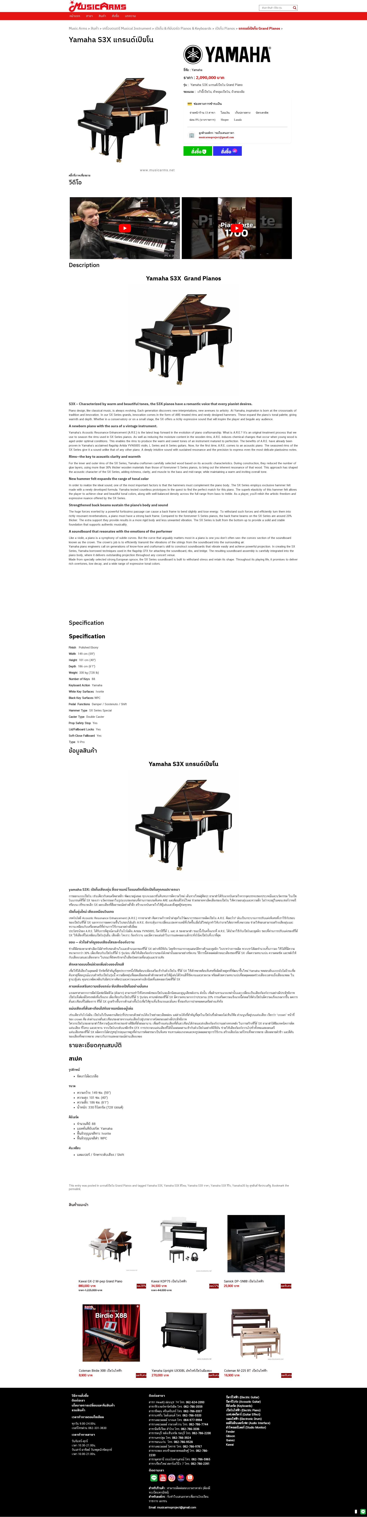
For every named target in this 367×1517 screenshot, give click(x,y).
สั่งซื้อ (115, 16)
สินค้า (102, 16)
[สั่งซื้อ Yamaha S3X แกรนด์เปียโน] (198, 151)
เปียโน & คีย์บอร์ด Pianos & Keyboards (183, 28)
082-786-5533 (192, 1415)
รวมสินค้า (78, 1410)
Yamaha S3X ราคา (198, 1185)
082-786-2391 (200, 1463)
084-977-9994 (193, 1420)
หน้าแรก (75, 16)
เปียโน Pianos (225, 28)
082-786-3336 (190, 1429)
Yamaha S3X (154, 1185)
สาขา (89, 16)
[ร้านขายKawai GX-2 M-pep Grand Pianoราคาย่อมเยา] (110, 1243)
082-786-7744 (198, 1424)
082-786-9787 (192, 1446)
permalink (74, 1189)
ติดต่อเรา (78, 1400)
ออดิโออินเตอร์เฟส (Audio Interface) (248, 1423)
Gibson (230, 1436)
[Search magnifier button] (294, 7)
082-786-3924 (181, 1437)
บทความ (130, 16)
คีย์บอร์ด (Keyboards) (239, 1406)
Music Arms (78, 28)
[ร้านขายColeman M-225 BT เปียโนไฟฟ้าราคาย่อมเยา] (256, 1332)
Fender (230, 1431)
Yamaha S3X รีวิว (221, 1185)
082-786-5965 (201, 1459)
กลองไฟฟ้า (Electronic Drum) (244, 1418)
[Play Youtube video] (125, 228)
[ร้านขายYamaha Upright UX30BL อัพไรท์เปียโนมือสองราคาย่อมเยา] (183, 1332)
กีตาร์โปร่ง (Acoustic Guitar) (243, 1401)
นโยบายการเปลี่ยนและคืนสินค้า (93, 1405)
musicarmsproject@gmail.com (216, 137)
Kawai (230, 1444)
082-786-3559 (193, 1406)
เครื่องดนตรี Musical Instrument (126, 28)
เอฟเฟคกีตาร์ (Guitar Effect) (243, 1414)
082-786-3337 (193, 1411)
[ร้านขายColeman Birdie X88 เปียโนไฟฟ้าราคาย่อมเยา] (110, 1332)
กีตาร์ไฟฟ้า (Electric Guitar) (242, 1397)
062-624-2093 (195, 1402)
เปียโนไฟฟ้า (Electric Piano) (243, 1410)
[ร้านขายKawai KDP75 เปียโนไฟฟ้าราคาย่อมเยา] (183, 1243)
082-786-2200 (201, 1433)
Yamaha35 (238, 1185)
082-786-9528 (183, 1442)
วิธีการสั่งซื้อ (80, 1395)
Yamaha (197, 70)
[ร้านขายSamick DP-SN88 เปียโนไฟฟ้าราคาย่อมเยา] (255, 1243)
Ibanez (230, 1440)
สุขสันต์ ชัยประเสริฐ (260, 1185)
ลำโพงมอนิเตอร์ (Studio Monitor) (246, 1427)
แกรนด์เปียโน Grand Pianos (259, 28)
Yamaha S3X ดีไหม (175, 1185)
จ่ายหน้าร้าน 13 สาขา (202, 112)
